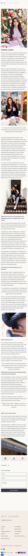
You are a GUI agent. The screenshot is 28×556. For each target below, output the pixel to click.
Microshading (18, 531)
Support (3, 526)
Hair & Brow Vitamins (20, 536)
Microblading (18, 526)
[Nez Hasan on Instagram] (1, 549)
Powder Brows (18, 529)
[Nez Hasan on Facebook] (4, 549)
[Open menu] (2, 3)
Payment (3, 533)
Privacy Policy (4, 536)
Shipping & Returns (5, 531)
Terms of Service (5, 538)
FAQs (2, 529)
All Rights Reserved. (18, 545)
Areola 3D (17, 533)
